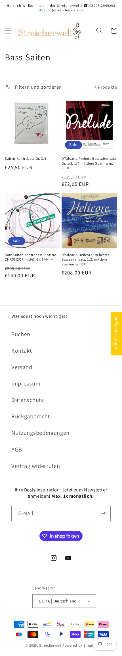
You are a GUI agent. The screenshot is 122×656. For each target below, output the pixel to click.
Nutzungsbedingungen (40, 432)
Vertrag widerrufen (35, 466)
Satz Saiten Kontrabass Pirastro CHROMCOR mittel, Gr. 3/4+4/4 (30, 257)
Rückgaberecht (30, 416)
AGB (16, 449)
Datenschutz (27, 400)
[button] (8, 31)
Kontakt (21, 350)
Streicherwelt (50, 645)
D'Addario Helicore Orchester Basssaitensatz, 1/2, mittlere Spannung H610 (85, 260)
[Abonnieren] (103, 513)
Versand (21, 367)
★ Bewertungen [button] (116, 334)
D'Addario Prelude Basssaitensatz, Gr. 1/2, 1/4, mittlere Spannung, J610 (89, 163)
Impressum (25, 383)
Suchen (20, 334)
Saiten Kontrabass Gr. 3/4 (25, 158)
